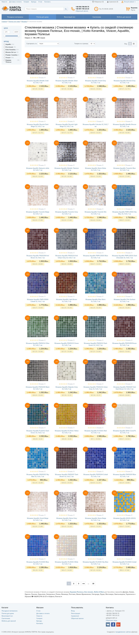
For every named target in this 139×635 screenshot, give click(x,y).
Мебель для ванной (9, 621)
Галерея (26, 2)
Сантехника (6, 618)
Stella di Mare (99, 592)
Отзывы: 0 (42, 77)
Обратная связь (111, 620)
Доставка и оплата (15, 2)
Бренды (33, 2)
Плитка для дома (14, 21)
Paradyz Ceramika (11, 55)
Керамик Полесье (8, 61)
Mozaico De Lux (11, 52)
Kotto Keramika (10, 49)
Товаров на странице (81, 43)
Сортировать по (31, 43)
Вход (73, 611)
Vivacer (8, 57)
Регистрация (75, 613)
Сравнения (75, 616)
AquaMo (8, 44)
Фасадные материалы (9, 611)
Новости (4, 2)
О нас (40, 2)
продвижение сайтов (123, 632)
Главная (4, 21)
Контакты (47, 2)
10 (93, 583)
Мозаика (24, 21)
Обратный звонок (82, 11)
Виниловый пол (7, 616)
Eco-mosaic (9, 47)
